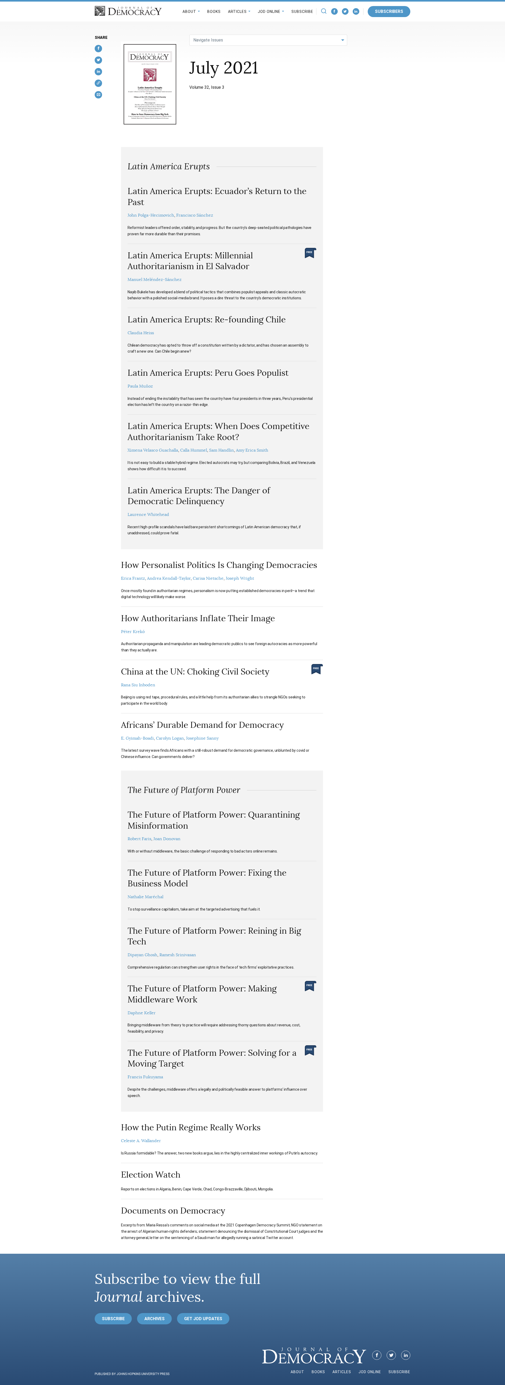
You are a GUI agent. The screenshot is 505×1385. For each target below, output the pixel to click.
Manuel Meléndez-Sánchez (154, 279)
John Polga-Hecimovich (151, 215)
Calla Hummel (193, 450)
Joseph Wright (240, 578)
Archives (154, 1318)
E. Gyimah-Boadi (137, 738)
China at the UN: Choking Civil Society (195, 671)
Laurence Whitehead (148, 514)
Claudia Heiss (141, 333)
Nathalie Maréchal (145, 897)
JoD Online (269, 11)
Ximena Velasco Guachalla (153, 450)
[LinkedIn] (356, 11)
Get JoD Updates (203, 1318)
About (189, 11)
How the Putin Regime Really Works (191, 1127)
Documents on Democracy (173, 1210)
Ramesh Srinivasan (177, 955)
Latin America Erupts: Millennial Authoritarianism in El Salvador (190, 261)
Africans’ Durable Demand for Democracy (202, 725)
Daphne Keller (142, 1013)
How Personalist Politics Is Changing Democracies (219, 565)
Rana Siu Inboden (138, 685)
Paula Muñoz (140, 386)
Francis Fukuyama (145, 1077)
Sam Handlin (221, 450)
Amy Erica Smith (252, 450)
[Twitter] (345, 11)
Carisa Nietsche (208, 578)
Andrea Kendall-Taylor (169, 578)
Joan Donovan (166, 839)
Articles (237, 11)
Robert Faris (139, 839)
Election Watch (150, 1174)
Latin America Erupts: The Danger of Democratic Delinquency (199, 496)
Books (214, 11)
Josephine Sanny (202, 738)
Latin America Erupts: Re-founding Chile (207, 319)
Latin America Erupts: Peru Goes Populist (208, 373)
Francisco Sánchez (194, 215)
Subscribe (302, 11)
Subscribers (389, 11)
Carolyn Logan (170, 738)
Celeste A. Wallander (141, 1140)
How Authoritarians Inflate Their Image (198, 618)
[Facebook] (334, 11)
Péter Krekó (133, 631)
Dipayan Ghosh (142, 955)
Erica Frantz (133, 578)
